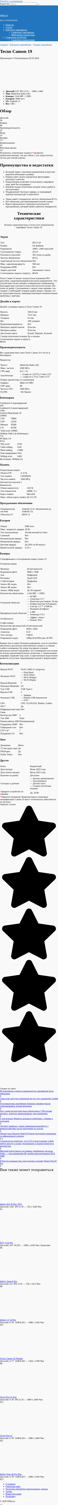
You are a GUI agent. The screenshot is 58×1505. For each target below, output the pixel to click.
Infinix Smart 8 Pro (8, 1281)
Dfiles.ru (4, 15)
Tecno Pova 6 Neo (8, 1397)
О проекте (10, 1484)
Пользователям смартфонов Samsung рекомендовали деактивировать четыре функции (25, 1104)
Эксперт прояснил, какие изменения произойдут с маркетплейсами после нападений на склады (24, 1127)
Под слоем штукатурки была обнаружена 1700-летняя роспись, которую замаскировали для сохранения (26, 1112)
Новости (10, 25)
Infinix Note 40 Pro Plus (11, 1474)
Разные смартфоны (43, 44)
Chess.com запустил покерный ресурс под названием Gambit (29, 1098)
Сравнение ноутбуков (16, 37)
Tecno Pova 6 (6, 1436)
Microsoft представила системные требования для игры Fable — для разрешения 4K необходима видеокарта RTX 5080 (27, 1153)
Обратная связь (13, 1486)
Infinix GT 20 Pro (8, 1320)
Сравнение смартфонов (22, 32)
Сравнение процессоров (23, 40)
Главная (4, 44)
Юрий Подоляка (13, 1494)
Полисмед (10, 1496)
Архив (9, 1491)
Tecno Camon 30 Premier (11, 1358)
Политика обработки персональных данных (27, 1489)
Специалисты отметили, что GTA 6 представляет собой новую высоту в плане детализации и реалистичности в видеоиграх (27, 1143)
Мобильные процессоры (23, 35)
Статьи (9, 27)
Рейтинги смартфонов (16, 30)
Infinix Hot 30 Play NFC (11, 1204)
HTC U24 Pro (6, 1243)
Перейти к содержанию (11, 1)
